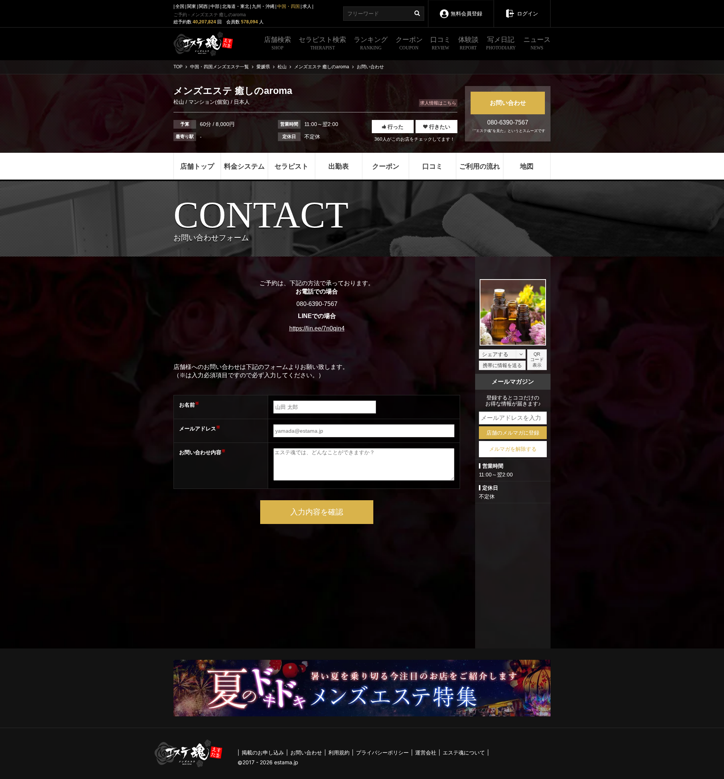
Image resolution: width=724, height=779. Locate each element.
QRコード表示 (537, 360)
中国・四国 (288, 6)
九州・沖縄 (263, 6)
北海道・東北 (235, 6)
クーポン (409, 43)
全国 (179, 6)
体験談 (468, 43)
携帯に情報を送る (502, 365)
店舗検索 (277, 43)
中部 (214, 6)
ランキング (371, 43)
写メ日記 (501, 43)
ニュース (537, 43)
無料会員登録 (466, 14)
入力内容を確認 (316, 512)
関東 (191, 6)
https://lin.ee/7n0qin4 (317, 328)
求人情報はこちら (438, 103)
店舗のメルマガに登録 (512, 433)
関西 (203, 6)
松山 (179, 102)
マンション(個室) (209, 102)
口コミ (440, 43)
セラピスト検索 (322, 43)
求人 (306, 6)
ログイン (527, 14)
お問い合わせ (508, 103)
